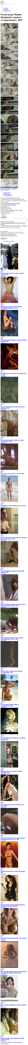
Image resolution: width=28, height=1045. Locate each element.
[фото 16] (9, 169)
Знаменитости (7, 10)
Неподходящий (6, 213)
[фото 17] (9, 178)
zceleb (2, 1)
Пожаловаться (7, 194)
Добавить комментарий (7, 223)
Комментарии (16, 223)
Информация (7, 192)
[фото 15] (9, 160)
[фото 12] (9, 132)
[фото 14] (9, 150)
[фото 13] (9, 141)
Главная (6, 8)
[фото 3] (9, 50)
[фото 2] (9, 40)
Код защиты (14, 235)
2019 (8, 203)
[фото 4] (9, 59)
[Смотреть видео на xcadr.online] (9, 187)
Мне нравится (4, 188)
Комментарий (4, 231)
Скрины (18, 203)
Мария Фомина (12, 204)
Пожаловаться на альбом (7, 211)
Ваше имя (3, 227)
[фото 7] (9, 86)
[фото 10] (9, 114)
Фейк (3, 214)
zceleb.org (9, 1042)
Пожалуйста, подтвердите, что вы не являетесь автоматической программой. (13, 233)
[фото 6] (9, 77)
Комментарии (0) (8, 195)
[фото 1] (9, 31)
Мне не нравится (12, 188)
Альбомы (6, 9)
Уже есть (4, 216)
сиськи (5, 203)
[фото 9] (9, 105)
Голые (14, 203)
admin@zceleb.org (18, 1042)
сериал (11, 203)
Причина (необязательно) (7, 221)
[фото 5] (9, 68)
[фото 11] (9, 123)
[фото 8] (9, 95)
